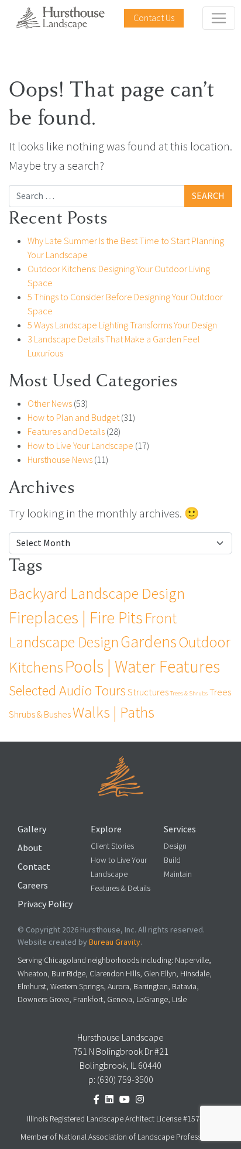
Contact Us (153, 18)
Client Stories (112, 846)
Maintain (178, 874)
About (30, 848)
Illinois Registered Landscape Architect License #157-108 (120, 1118)
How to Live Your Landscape (80, 446)
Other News (49, 403)
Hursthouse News (59, 460)
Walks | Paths (113, 712)
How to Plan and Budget (73, 417)
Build (172, 860)
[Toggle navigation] (218, 18)
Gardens (148, 642)
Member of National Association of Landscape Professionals (120, 1137)
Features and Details (66, 432)
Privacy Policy (45, 904)
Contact (34, 866)
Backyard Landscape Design (97, 593)
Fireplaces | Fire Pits (76, 617)
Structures (148, 691)
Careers (33, 885)
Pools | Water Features (142, 666)
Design (175, 846)
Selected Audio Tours (67, 690)
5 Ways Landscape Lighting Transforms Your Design (122, 325)
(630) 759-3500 (125, 1079)
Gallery (32, 829)
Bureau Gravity (114, 942)
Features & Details (120, 888)
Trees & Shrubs (189, 693)
